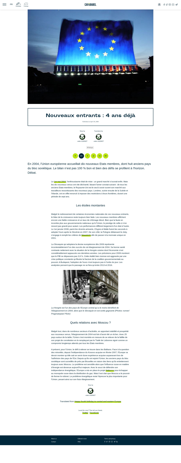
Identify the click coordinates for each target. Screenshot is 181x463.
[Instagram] (170, 5)
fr (11, 4)
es (100, 156)
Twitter (85, 413)
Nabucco (110, 370)
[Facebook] (164, 5)
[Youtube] (173, 5)
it (87, 156)
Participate (18, 6)
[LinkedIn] (117, 441)
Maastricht (86, 235)
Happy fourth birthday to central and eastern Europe (97, 401)
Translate (26, 6)
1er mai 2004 (60, 181)
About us (54, 438)
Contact (53, 442)
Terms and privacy (110, 438)
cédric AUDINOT (82, 141)
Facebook (94, 413)
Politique (90, 147)
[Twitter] (167, 5)
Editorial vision (82, 438)
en (81, 156)
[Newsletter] (176, 5)
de (106, 156)
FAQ (79, 442)
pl (93, 156)
